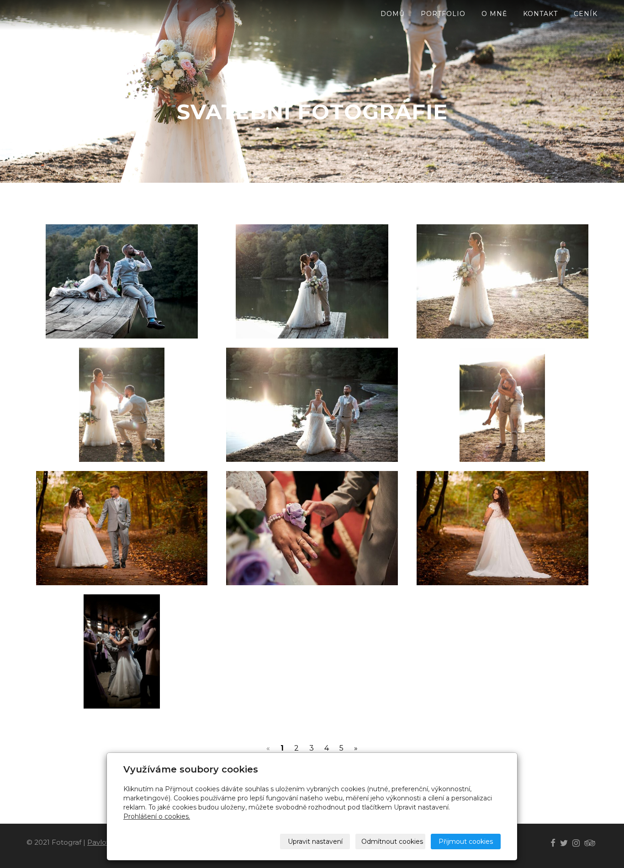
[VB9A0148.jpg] (312, 281)
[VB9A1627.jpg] (502, 528)
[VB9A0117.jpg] (502, 405)
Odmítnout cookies (392, 841)
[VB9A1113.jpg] (312, 528)
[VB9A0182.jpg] (121, 281)
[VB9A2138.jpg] (121, 651)
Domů (393, 14)
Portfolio (443, 14)
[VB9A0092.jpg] (121, 405)
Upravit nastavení (315, 841)
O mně (494, 14)
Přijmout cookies (466, 841)
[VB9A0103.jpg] (502, 281)
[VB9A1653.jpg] (121, 528)
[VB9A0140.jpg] (312, 405)
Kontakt (540, 14)
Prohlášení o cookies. (156, 816)
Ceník (586, 14)
